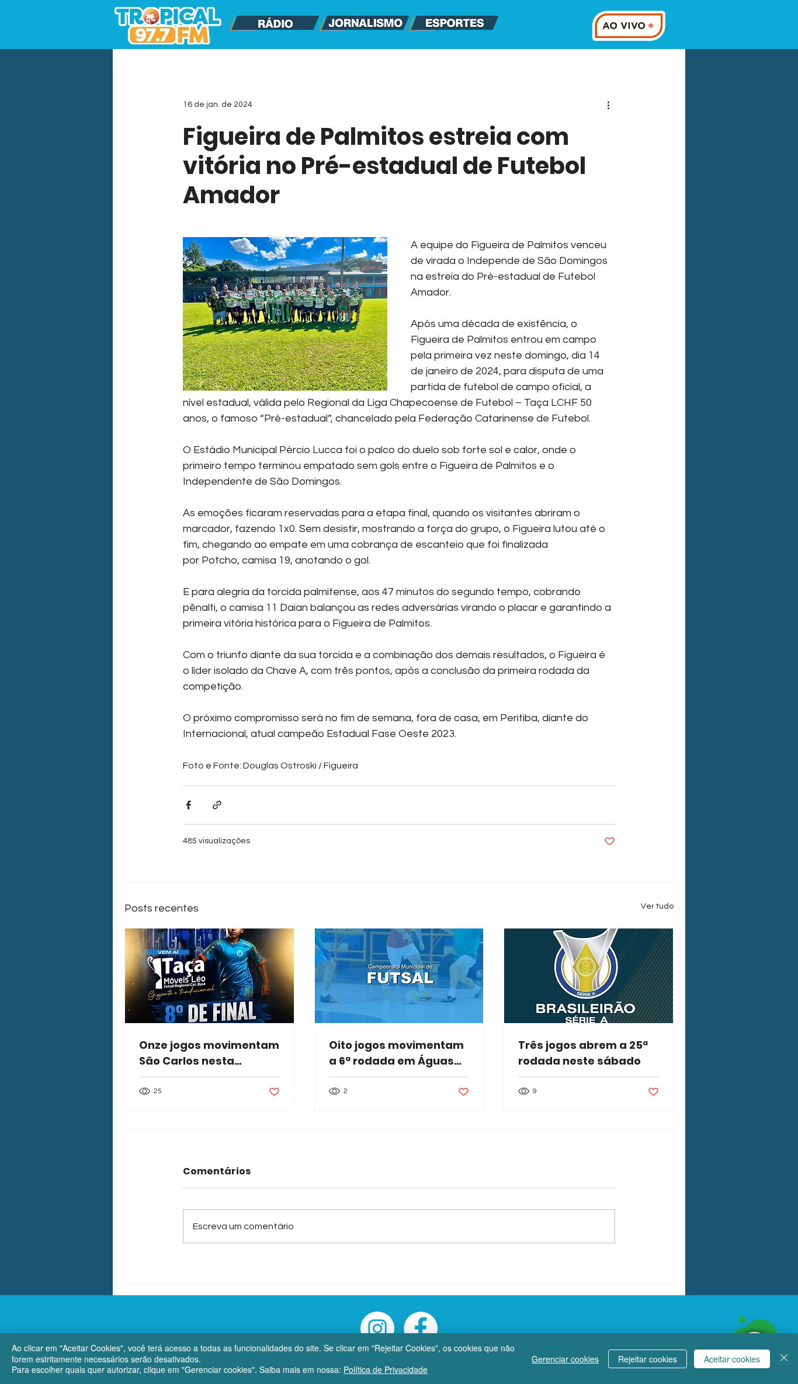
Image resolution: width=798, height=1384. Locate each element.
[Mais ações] (608, 105)
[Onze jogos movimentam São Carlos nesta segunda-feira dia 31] (209, 976)
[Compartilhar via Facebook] (188, 805)
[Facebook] (421, 1328)
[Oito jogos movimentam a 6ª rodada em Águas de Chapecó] (399, 976)
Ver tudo (657, 906)
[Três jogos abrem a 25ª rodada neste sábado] (588, 976)
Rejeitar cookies (647, 1359)
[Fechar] (784, 1359)
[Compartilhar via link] (217, 805)
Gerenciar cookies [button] (565, 1359)
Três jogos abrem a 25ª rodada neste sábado (583, 1053)
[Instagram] (377, 1328)
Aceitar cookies (732, 1359)
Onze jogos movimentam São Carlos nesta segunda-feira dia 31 (209, 1053)
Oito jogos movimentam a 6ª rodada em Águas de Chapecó (396, 1053)
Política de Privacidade (386, 1369)
